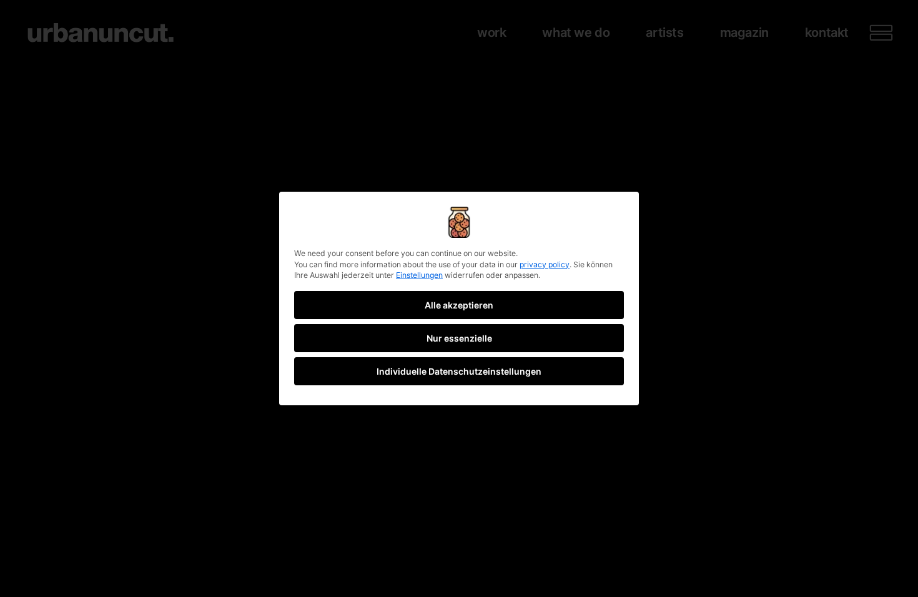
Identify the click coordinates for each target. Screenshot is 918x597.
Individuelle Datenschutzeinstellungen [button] (459, 371)
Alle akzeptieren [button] (459, 305)
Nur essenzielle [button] (459, 338)
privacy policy (545, 264)
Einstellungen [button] (419, 275)
